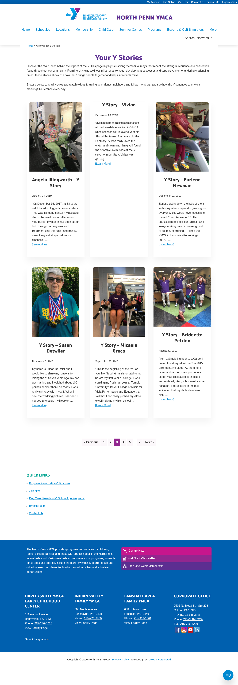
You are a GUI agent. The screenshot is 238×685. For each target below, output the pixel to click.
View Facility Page (36, 627)
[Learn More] (39, 245)
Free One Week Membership (145, 565)
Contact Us (36, 513)
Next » (149, 442)
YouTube (190, 630)
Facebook (177, 630)
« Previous (91, 442)
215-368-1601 (142, 618)
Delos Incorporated (159, 659)
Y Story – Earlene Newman (182, 183)
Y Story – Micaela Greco (119, 348)
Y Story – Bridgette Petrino (182, 338)
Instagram (184, 630)
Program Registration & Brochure (49, 483)
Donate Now (136, 550)
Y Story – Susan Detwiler (55, 348)
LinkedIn (197, 630)
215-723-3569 (93, 618)
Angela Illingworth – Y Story (55, 183)
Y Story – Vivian (119, 105)
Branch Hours (37, 505)
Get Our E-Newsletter (142, 558)
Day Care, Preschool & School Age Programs (57, 498)
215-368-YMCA (193, 619)
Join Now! (35, 490)
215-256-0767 (43, 623)
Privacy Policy (120, 659)
